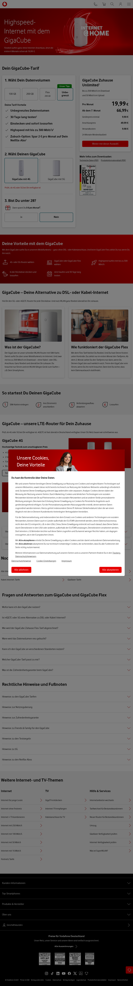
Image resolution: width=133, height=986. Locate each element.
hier (56, 490)
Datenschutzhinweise (21, 561)
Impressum (67, 561)
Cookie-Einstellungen (46, 561)
